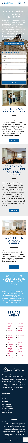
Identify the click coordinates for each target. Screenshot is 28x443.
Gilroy (9, 339)
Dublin (19, 353)
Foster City (20, 330)
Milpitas (9, 333)
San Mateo (10, 348)
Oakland (20, 341)
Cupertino (10, 337)
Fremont (20, 342)
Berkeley (20, 348)
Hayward (20, 346)
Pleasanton (21, 350)
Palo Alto (9, 335)
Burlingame (21, 335)
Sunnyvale (10, 325)
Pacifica (20, 328)
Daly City (9, 350)
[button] (25, 3)
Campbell (10, 344)
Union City (20, 355)
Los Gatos (10, 346)
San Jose (9, 323)
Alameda (20, 351)
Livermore (20, 344)
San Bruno (20, 326)
